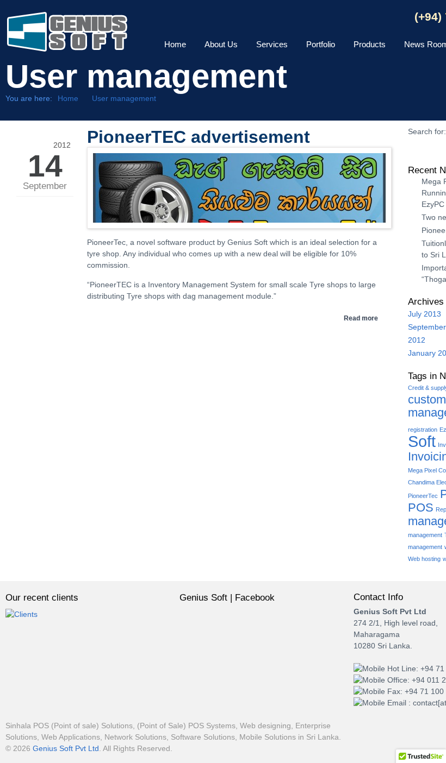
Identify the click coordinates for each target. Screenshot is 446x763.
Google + (339, 18)
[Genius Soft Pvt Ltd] (67, 37)
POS (420, 507)
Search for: (427, 131)
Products (370, 44)
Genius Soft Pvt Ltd (66, 748)
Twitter (358, 18)
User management (124, 98)
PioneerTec (423, 496)
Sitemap (377, 18)
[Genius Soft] (247, 636)
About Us (221, 44)
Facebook (320, 18)
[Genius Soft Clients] (21, 614)
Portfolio (320, 44)
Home (175, 44)
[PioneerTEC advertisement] (239, 220)
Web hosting (424, 559)
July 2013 (424, 314)
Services (272, 44)
